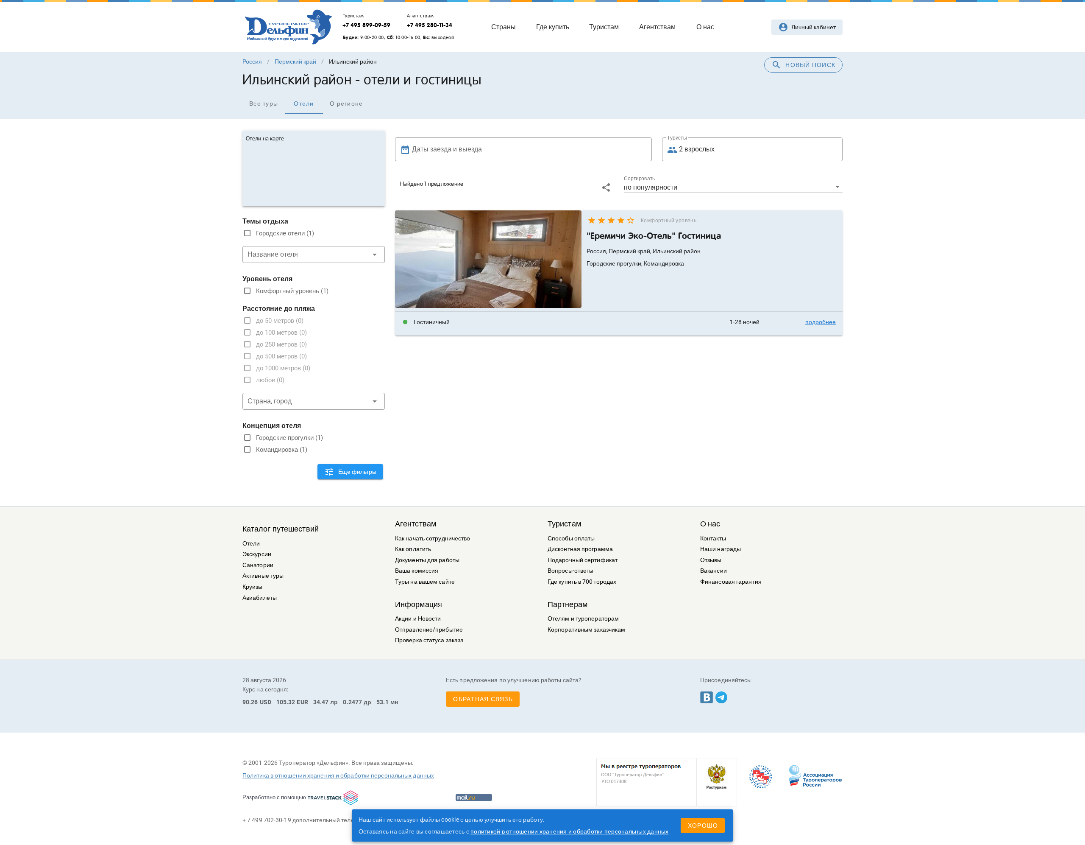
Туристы (677, 138)
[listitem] (619, 322)
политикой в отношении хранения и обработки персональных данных (569, 831)
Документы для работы (427, 560)
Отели (251, 543)
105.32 (285, 702)
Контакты (713, 538)
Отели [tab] (304, 103)
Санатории (257, 565)
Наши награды (720, 549)
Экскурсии (256, 554)
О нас (710, 524)
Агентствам (415, 524)
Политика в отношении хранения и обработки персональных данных (338, 775)
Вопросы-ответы (570, 570)
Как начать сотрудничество (432, 538)
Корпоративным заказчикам (586, 629)
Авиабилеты (259, 598)
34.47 (321, 702)
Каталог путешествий (280, 529)
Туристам (564, 524)
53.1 (382, 702)
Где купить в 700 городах (582, 581)
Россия (252, 61)
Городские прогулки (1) (289, 438)
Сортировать (639, 179)
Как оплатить (413, 549)
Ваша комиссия (416, 570)
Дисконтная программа (580, 549)
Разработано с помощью (274, 797)
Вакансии (713, 570)
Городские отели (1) (285, 233)
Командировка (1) (281, 449)
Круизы (252, 586)
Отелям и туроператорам (583, 618)
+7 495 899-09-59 (366, 25)
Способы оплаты (571, 538)
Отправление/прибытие (429, 629)
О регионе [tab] (346, 103)
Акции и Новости (418, 618)
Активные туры (263, 575)
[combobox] (313, 254)
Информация (418, 604)
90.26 (250, 702)
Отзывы (711, 560)
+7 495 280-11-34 (429, 25)
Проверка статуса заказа (429, 640)
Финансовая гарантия (731, 581)
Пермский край (295, 61)
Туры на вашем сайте (425, 581)
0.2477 (352, 702)
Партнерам (567, 604)
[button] (733, 187)
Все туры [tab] (263, 103)
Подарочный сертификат (583, 560)
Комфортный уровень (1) (292, 291)
